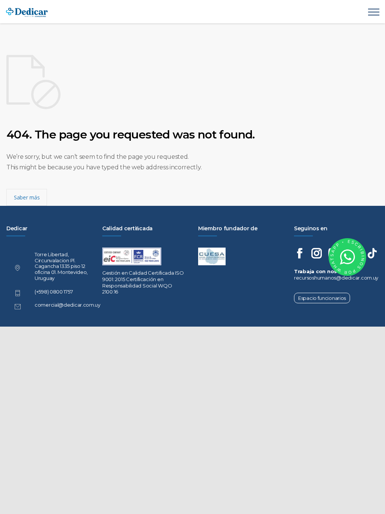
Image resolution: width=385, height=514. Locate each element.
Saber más (26, 197)
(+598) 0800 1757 (54, 292)
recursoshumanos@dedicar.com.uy (336, 278)
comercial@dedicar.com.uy (67, 305)
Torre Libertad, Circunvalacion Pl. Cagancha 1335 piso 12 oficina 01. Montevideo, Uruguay (61, 266)
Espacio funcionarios (322, 298)
